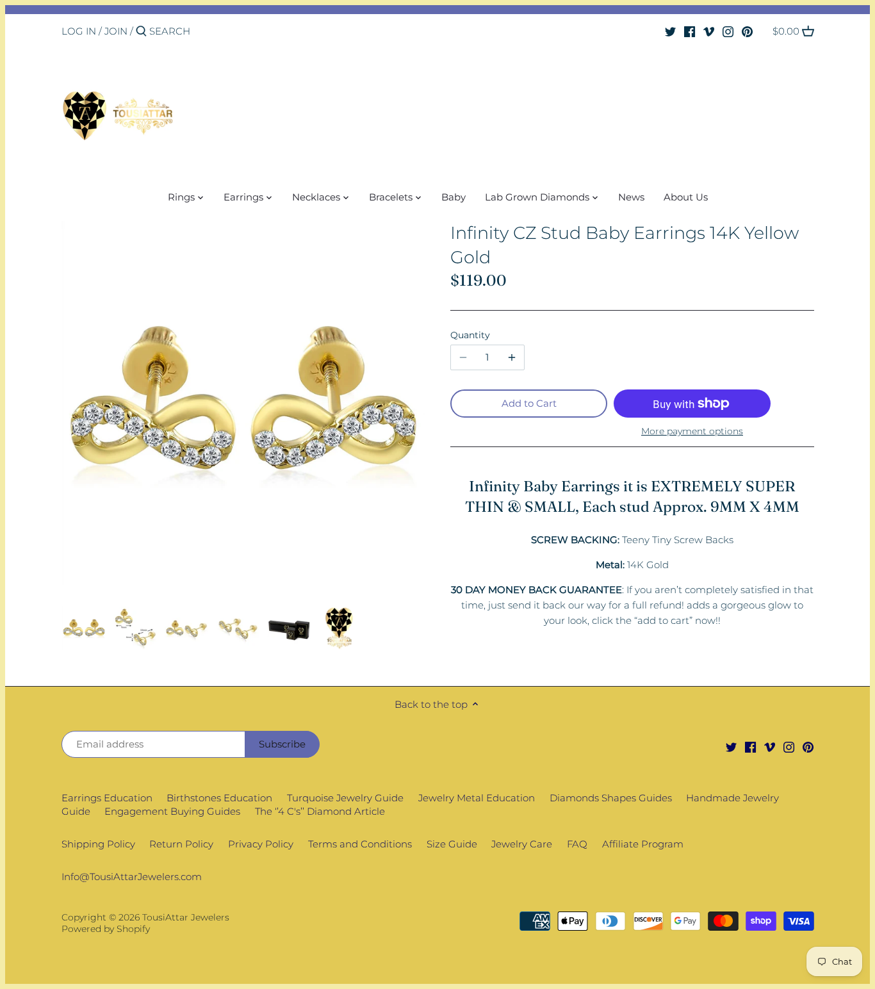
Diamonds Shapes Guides (611, 798)
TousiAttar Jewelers (185, 917)
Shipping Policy (98, 844)
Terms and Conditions (360, 844)
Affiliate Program (642, 844)
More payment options (692, 431)
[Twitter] (670, 31)
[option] (83, 628)
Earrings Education (106, 798)
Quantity (470, 335)
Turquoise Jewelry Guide (345, 798)
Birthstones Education (219, 798)
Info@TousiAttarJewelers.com (131, 876)
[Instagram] (728, 31)
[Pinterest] (747, 31)
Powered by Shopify (105, 929)
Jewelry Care (521, 844)
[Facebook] (689, 31)
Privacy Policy (260, 844)
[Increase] (512, 357)
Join (115, 31)
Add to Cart (529, 403)
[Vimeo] (708, 31)
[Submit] (141, 31)
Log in (78, 31)
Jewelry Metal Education (476, 798)
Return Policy (181, 844)
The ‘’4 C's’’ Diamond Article (320, 811)
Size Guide (452, 844)
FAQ (577, 844)
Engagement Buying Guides (172, 811)
